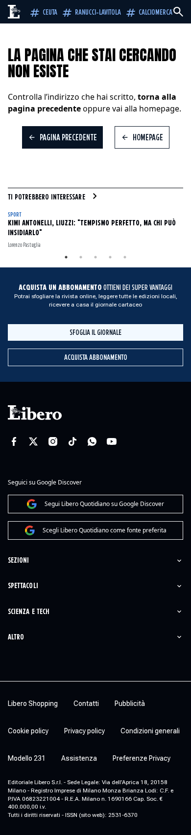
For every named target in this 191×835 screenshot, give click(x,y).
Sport (14, 215)
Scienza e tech (28, 611)
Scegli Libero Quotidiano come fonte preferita (105, 530)
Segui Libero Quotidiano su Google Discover (104, 504)
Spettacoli (23, 586)
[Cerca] (178, 11)
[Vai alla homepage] (14, 12)
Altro (16, 637)
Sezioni (18, 560)
